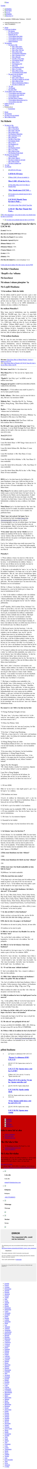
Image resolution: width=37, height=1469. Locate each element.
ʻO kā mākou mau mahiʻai (16, 95)
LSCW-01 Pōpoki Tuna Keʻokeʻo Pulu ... (17, 200)
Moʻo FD (15, 65)
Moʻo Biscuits (16, 57)
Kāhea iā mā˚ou (9, 103)
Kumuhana (11, 109)
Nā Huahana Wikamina (19, 53)
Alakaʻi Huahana (10, 1134)
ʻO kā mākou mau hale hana (13, 91)
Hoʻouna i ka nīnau (6, 1164)
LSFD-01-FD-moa (15, 174)
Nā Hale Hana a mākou (15, 98)
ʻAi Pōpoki (11, 88)
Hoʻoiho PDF (12, 90)
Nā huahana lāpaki (17, 60)
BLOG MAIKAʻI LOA (11, 1168)
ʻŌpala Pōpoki (16, 76)
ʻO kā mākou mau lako (15, 102)
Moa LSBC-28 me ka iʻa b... (19, 181)
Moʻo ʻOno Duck (17, 48)
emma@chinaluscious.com (13, 1148)
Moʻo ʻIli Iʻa (16, 62)
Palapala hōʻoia (13, 34)
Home (6, 27)
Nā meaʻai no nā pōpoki (15, 74)
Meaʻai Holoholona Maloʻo (20, 83)
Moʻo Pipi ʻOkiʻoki (18, 50)
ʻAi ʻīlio (10, 86)
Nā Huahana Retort (18, 67)
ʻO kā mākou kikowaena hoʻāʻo (17, 100)
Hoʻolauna (11, 31)
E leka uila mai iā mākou (8, 265)
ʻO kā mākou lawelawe (15, 38)
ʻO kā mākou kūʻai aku (15, 39)
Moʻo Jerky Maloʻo (18, 77)
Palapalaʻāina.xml (10, 1138)
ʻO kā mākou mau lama (15, 36)
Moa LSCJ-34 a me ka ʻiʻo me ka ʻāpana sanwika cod (20, 1081)
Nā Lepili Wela (9, 1136)
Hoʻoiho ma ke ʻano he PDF (24, 265)
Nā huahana (8, 43)
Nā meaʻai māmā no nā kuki (20, 79)
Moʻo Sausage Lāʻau (18, 55)
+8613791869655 (10, 1149)
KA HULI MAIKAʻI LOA (26, 1168)
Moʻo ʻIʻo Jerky (17, 69)
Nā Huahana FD (17, 64)
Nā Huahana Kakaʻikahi (19, 72)
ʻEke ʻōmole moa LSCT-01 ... (19, 190)
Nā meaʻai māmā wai (18, 84)
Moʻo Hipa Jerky (17, 52)
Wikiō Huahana (13, 41)
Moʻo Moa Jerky (17, 46)
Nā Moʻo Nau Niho (18, 58)
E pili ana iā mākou (10, 29)
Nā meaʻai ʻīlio (12, 45)
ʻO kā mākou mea (13, 96)
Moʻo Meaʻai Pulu (17, 71)
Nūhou (7, 105)
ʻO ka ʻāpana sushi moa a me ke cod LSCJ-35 (19, 1102)
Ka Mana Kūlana (13, 33)
